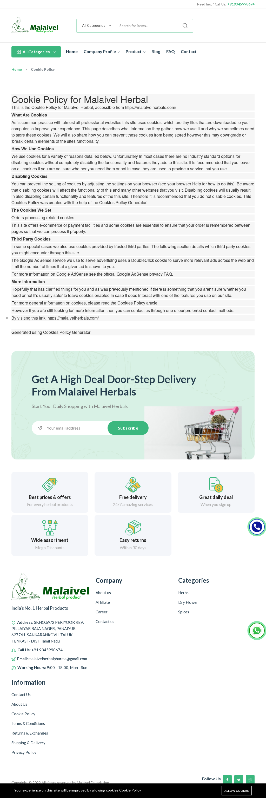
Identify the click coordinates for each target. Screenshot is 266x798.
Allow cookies (236, 790)
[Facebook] (227, 779)
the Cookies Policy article (134, 303)
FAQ (170, 51)
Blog (155, 51)
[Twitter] (238, 779)
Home (72, 51)
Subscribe (128, 427)
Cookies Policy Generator (122, 202)
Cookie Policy (130, 790)
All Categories (36, 51)
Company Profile (100, 51)
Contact (189, 51)
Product (134, 51)
